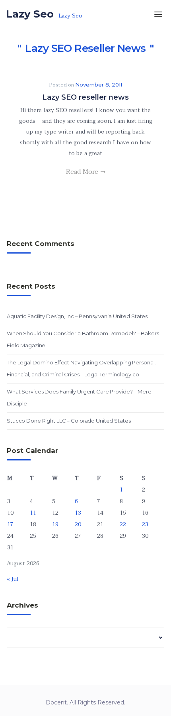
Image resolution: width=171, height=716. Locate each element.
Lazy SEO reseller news (85, 97)
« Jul (13, 579)
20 (78, 524)
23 (145, 524)
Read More (83, 172)
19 (55, 524)
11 (33, 512)
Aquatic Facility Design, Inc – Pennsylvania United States (77, 316)
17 (10, 524)
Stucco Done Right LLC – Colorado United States (68, 420)
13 (78, 512)
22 (123, 524)
